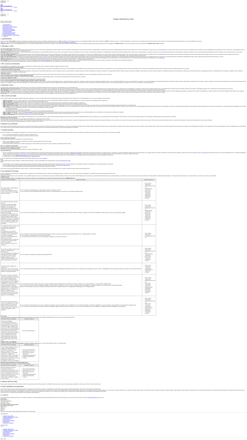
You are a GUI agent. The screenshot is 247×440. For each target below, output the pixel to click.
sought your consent (28, 112)
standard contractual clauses (21, 154)
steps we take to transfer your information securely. (29, 156)
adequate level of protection (75, 152)
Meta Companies (46, 60)
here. (109, 98)
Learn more (204, 152)
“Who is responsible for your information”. (67, 42)
